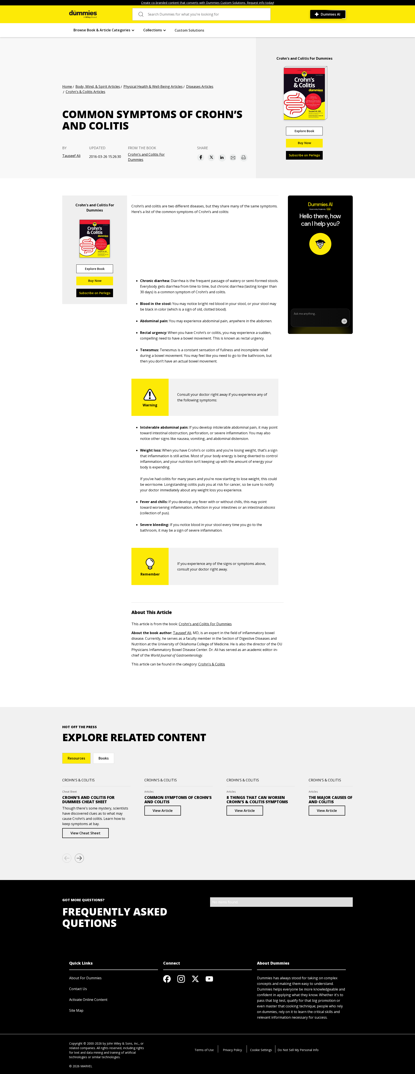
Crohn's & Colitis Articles (85, 91)
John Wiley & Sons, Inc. (123, 1043)
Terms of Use (204, 1050)
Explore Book (304, 131)
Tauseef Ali (71, 155)
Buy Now (304, 143)
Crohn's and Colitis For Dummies (146, 157)
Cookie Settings (261, 1050)
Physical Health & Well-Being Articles (153, 86)
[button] (104, 30)
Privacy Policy (232, 1050)
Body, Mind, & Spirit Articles (97, 86)
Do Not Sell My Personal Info (298, 1050)
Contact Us (78, 988)
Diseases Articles (199, 86)
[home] (83, 14)
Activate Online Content (88, 999)
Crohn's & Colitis (211, 664)
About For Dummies (85, 978)
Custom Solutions (189, 30)
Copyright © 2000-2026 (85, 1043)
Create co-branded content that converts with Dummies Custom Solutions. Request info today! (207, 3)
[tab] (76, 758)
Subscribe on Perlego (304, 155)
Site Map (76, 1010)
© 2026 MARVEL (80, 1066)
